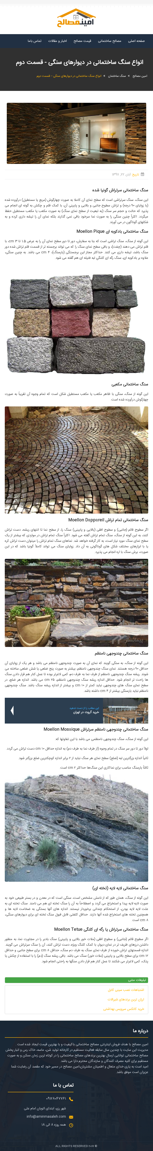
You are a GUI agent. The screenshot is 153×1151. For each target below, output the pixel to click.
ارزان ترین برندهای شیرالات (126, 999)
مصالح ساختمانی (109, 41)
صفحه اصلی (136, 41)
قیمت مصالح (82, 41)
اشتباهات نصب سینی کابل (126, 990)
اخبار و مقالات (57, 41)
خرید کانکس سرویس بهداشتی (123, 1009)
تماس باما (34, 41)
